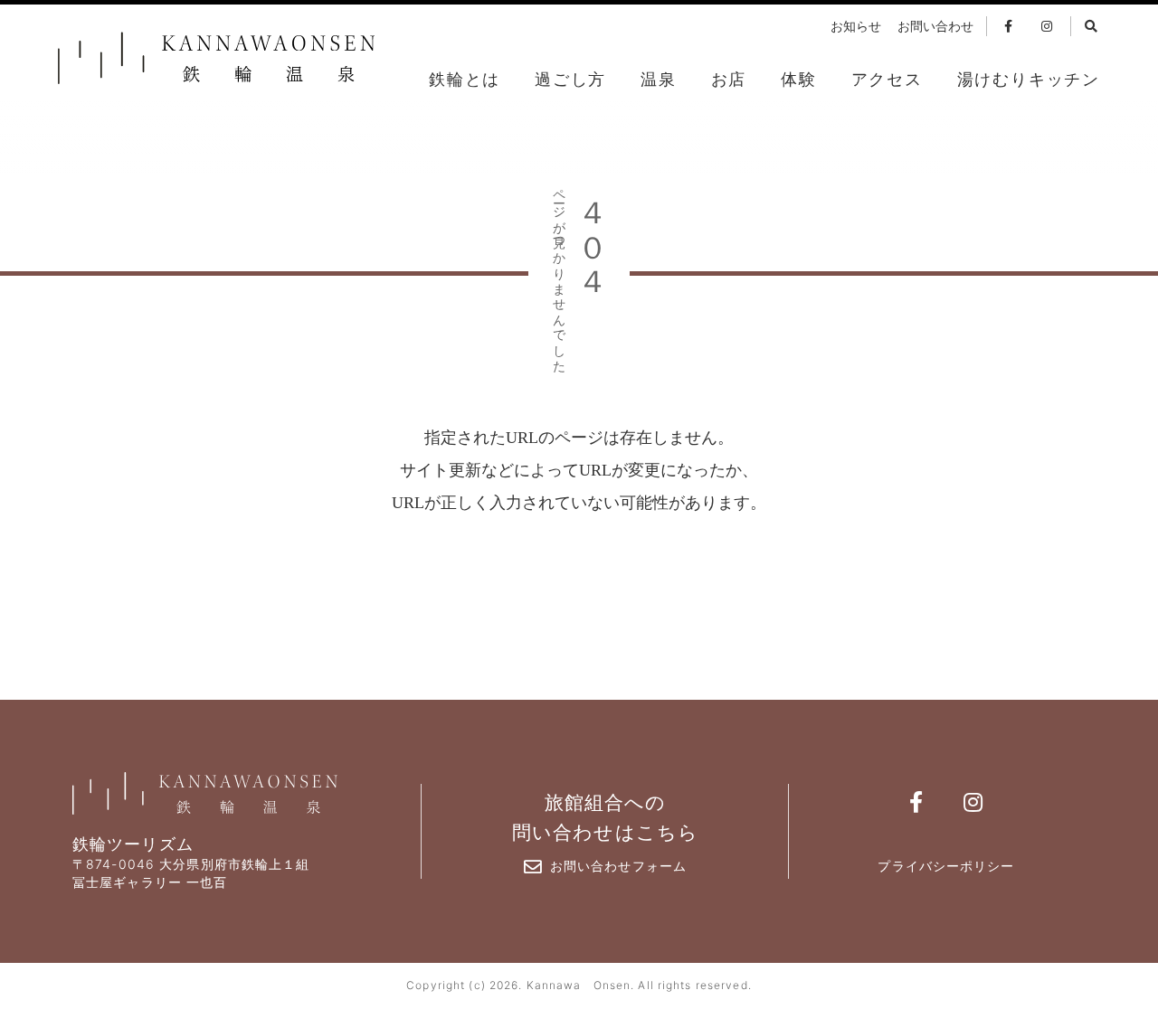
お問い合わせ (935, 26)
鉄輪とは (464, 80)
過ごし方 (570, 80)
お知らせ (856, 26)
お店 (729, 80)
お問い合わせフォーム (618, 865)
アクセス (887, 80)
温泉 (659, 80)
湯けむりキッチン (1028, 80)
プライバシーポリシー (946, 865)
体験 (799, 80)
